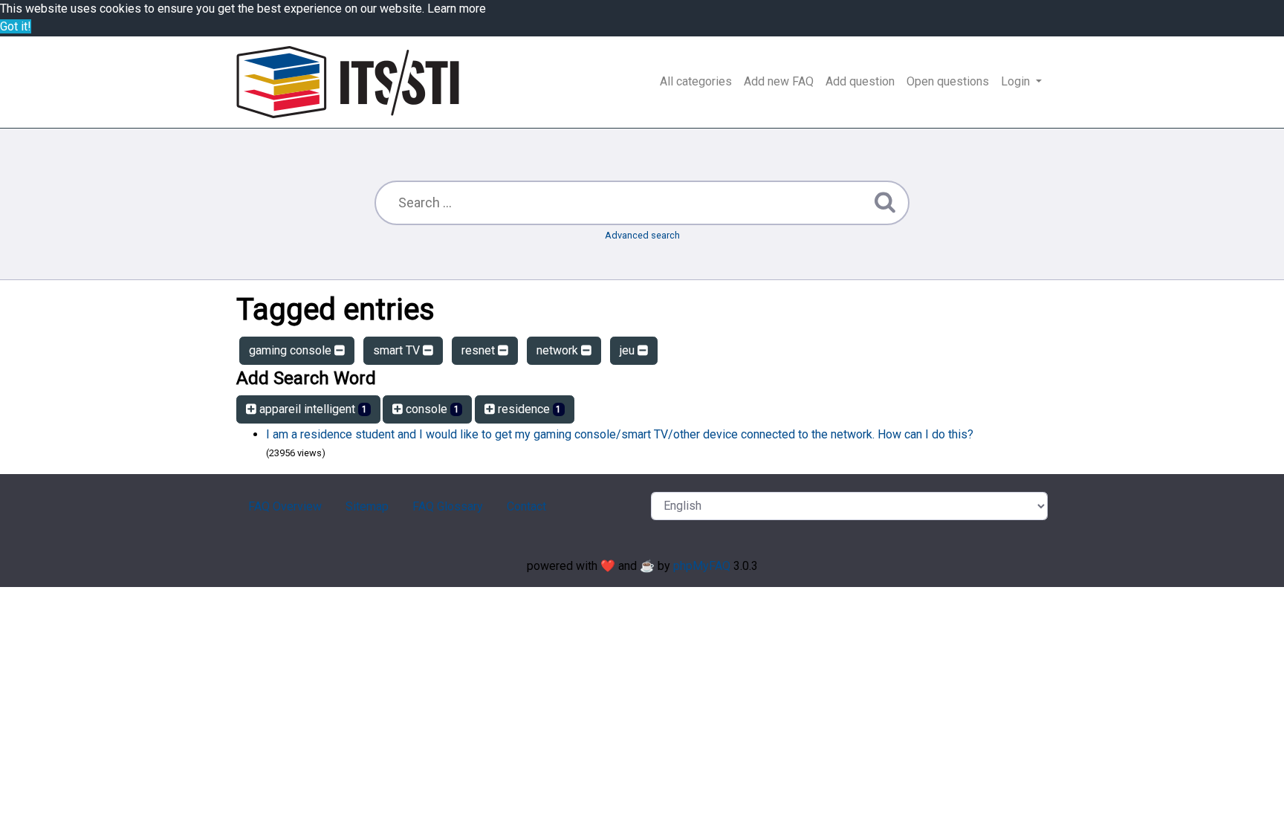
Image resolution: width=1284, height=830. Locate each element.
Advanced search (642, 235)
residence (528, 409)
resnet (479, 350)
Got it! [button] (15, 26)
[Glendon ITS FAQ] (347, 82)
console (431, 409)
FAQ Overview (285, 506)
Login (1017, 81)
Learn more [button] (456, 8)
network (558, 350)
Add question (860, 81)
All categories (696, 81)
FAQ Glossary (447, 506)
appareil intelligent (311, 409)
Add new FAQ (779, 81)
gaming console (291, 350)
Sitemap (367, 506)
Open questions (948, 81)
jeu (629, 350)
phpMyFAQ (701, 566)
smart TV (398, 350)
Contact (526, 506)
